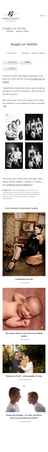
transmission (7, 198)
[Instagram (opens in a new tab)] (23, 4)
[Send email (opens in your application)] (29, 4)
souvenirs (24, 196)
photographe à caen (10, 194)
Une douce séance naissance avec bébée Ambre (24, 334)
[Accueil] (3, 31)
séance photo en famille (11, 196)
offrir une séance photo (21, 190)
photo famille (34, 192)
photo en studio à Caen (20, 192)
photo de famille (38, 53)
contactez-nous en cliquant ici (19, 184)
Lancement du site (24, 279)
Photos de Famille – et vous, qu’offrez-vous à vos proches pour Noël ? (24, 416)
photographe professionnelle (29, 194)
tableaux (32, 196)
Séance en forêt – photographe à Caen (24, 376)
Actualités (25, 53)
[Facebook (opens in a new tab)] (19, 4)
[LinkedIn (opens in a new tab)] (26, 4)
